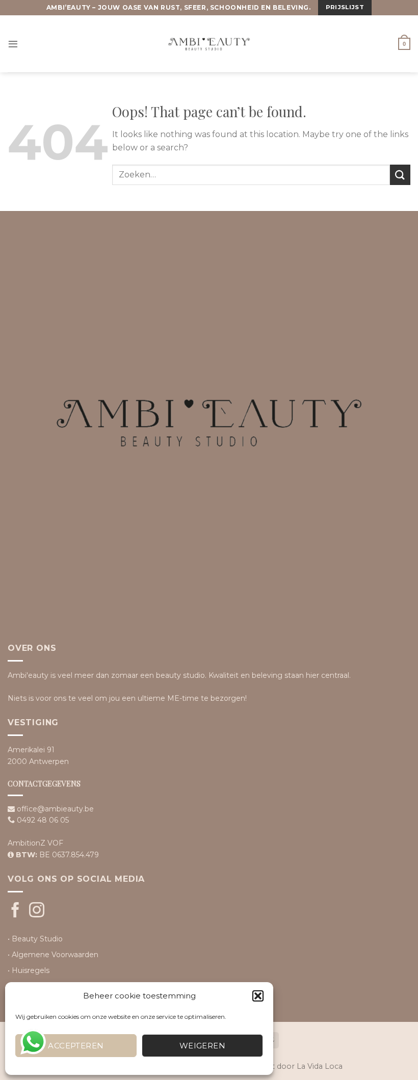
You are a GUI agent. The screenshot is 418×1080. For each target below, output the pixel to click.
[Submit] (400, 175)
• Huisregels (28, 970)
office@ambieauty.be (55, 808)
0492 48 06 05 (43, 820)
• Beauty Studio (35, 938)
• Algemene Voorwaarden (53, 954)
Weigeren (202, 1045)
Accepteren (76, 1045)
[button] (258, 996)
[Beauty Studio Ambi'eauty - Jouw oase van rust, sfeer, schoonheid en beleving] (209, 44)
